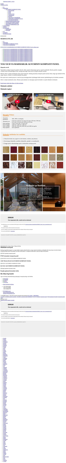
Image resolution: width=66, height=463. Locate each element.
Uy (3, 7)
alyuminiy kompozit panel (41, 296)
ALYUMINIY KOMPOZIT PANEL (13, 9)
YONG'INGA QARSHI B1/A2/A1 (15, 18)
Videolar (5, 26)
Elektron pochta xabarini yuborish (7, 300)
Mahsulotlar (5, 8)
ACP (1, 297)
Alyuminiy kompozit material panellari (8, 296)
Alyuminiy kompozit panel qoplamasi (24, 296)
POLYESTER (11, 10)
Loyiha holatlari (6, 25)
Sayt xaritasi (29, 295)
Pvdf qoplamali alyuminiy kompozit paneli (56, 296)
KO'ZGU (10, 16)
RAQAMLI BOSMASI (13, 19)
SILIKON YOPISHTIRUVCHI (12, 24)
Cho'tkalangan (11, 15)
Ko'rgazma (8, 30)
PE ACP (34, 296)
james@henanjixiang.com (8, 292)
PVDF (9, 11)
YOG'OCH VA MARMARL (14, 17)
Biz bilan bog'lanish (7, 33)
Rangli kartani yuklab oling (6, 83)
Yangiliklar (5, 32)
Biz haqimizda (6, 28)
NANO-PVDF (11, 14)
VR (4, 31)
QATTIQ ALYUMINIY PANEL (12, 22)
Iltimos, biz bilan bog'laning (17, 83)
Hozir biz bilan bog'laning (8, 284)
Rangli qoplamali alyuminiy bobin (13, 21)
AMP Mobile (36, 295)
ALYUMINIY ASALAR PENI (12, 23)
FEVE (9, 12)
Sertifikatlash (8, 29)
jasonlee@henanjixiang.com (9, 293)
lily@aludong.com (7, 291)
